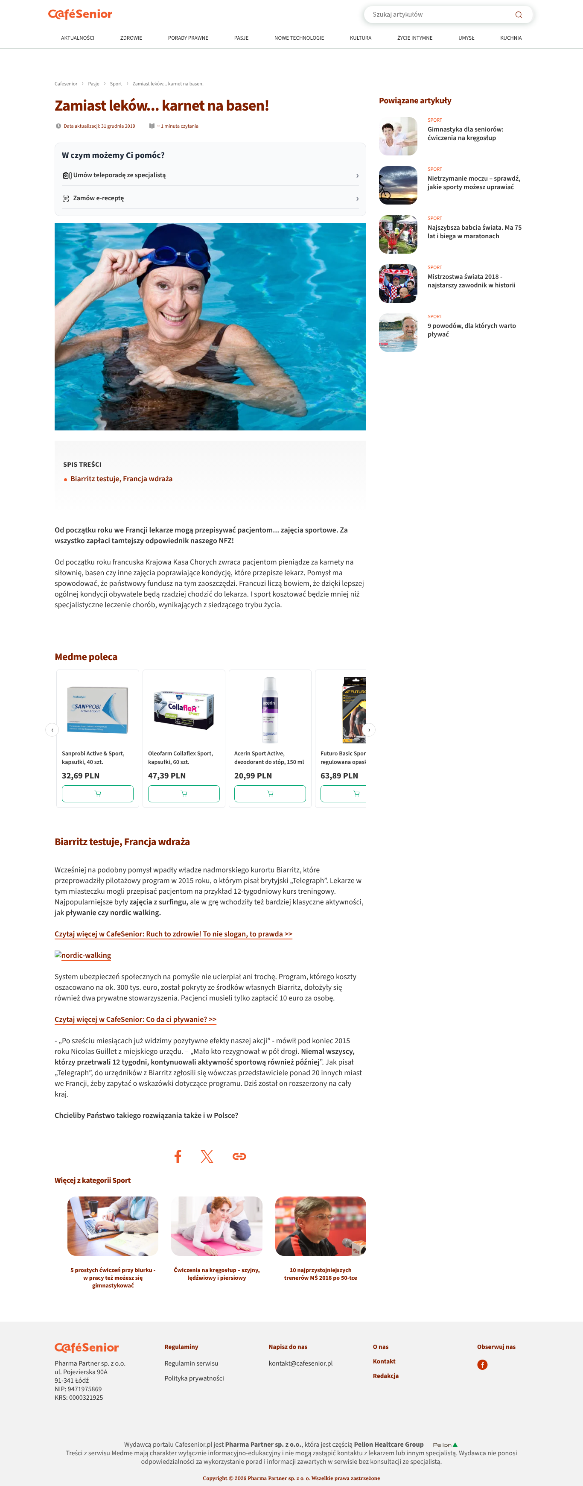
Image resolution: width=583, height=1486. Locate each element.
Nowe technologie (299, 38)
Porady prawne (188, 38)
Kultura (360, 38)
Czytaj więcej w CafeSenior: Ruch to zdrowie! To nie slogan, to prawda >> (173, 934)
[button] (178, 1156)
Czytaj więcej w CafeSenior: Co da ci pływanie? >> (135, 1020)
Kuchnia (511, 38)
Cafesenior (66, 84)
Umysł (466, 38)
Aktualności (77, 38)
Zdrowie (131, 38)
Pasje (241, 38)
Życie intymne (415, 38)
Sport (116, 84)
